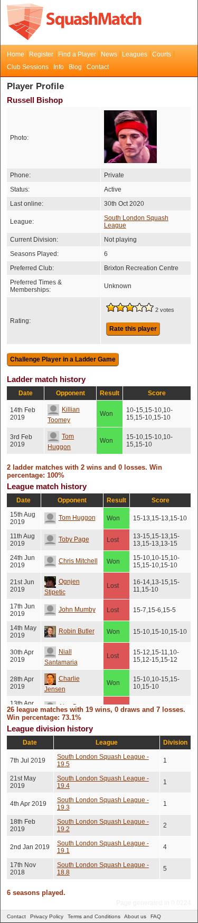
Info (58, 67)
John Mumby (77, 609)
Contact (98, 67)
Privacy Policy (46, 916)
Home (15, 54)
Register (41, 54)
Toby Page (74, 539)
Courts (161, 54)
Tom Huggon (77, 517)
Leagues (134, 54)
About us (135, 916)
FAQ (155, 916)
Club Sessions (28, 67)
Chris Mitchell (78, 561)
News (109, 54)
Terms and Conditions (94, 916)
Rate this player (133, 328)
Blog (75, 67)
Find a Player (77, 54)
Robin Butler (77, 631)
